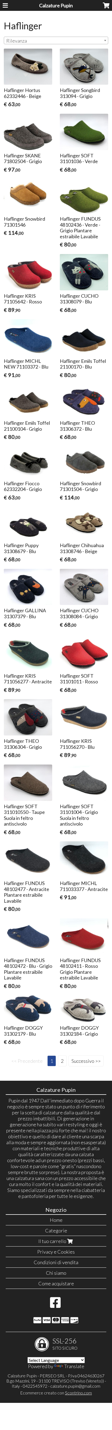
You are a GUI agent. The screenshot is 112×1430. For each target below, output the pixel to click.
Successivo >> (86, 1061)
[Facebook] (55, 1305)
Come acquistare (56, 1283)
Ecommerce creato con (56, 1392)
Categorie (56, 1231)
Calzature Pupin (56, 5)
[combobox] (56, 40)
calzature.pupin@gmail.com (75, 1385)
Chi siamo (56, 1273)
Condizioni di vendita (56, 1262)
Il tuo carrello (52, 1241)
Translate (74, 1366)
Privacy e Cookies (56, 1252)
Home (56, 1220)
